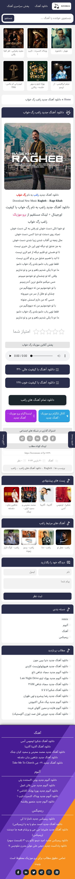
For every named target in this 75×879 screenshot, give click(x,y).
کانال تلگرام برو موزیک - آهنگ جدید (53, 415)
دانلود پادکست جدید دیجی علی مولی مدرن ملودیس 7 (37, 846)
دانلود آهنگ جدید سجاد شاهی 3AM (48, 684)
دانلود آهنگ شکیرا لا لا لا (54, 690)
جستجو (8, 18)
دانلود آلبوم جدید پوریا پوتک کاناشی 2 (37, 791)
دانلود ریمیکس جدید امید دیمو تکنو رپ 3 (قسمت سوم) (37, 840)
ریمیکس (63, 637)
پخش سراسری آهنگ (18, 6)
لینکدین (37, 438)
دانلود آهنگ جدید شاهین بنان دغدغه (38, 757)
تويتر (34, 872)
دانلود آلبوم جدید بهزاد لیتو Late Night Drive (44, 678)
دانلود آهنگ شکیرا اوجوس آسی (37, 741)
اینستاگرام (49, 872)
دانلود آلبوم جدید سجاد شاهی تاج (50, 672)
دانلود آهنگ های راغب (30, 468)
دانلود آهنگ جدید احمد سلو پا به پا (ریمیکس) (37, 824)
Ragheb (48, 468)
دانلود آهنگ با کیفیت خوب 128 (35, 382)
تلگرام (22, 438)
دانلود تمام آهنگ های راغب (37, 400)
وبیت (37, 864)
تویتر (45, 438)
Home (67, 99)
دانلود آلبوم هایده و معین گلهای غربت (48, 708)
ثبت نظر (37, 596)
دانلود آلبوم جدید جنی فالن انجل (37, 785)
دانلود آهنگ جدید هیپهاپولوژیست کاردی (46, 666)
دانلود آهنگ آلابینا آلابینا (38, 746)
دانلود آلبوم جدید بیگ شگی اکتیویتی (48, 702)
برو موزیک (19, 214)
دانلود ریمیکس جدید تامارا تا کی (37, 819)
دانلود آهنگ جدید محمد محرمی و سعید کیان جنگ (37, 752)
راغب (36, 195)
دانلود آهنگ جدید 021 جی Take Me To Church (37, 763)
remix (65, 619)
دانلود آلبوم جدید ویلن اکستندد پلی (37, 780)
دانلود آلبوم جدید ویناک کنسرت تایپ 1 (37, 796)
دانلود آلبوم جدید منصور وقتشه (37, 801)
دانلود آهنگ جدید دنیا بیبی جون (50, 660)
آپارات (57, 872)
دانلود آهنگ (41, 6)
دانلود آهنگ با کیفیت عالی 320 (36, 369)
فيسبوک (18, 872)
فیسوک (53, 438)
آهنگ (50, 461)
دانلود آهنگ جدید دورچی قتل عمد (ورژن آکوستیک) (40, 714)
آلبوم (65, 625)
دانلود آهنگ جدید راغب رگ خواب (43, 112)
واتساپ (30, 438)
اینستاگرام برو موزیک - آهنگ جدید (20, 415)
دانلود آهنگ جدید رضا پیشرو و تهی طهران (45, 696)
